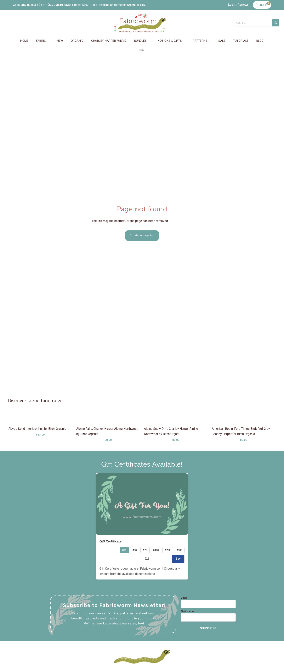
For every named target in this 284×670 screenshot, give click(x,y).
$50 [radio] (135, 550)
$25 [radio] (124, 550)
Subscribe (208, 628)
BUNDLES (140, 40)
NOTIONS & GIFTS (170, 40)
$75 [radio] (145, 550)
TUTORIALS (241, 40)
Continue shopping (142, 235)
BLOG (260, 40)
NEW (60, 40)
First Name (187, 611)
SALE (221, 40)
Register (243, 4)
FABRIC (41, 40)
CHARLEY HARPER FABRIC (109, 40)
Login (231, 4)
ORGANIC (77, 40)
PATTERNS (200, 40)
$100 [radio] (156, 550)
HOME (24, 40)
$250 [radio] (167, 550)
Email (184, 597)
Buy (178, 558)
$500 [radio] (179, 550)
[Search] (275, 22)
